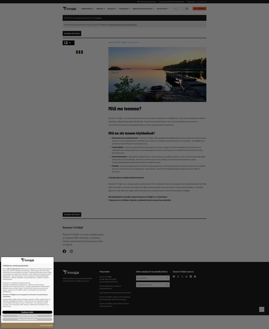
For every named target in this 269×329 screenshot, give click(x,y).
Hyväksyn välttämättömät (27, 316)
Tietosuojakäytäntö (46, 325)
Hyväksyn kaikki (27, 312)
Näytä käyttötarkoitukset (27, 319)
